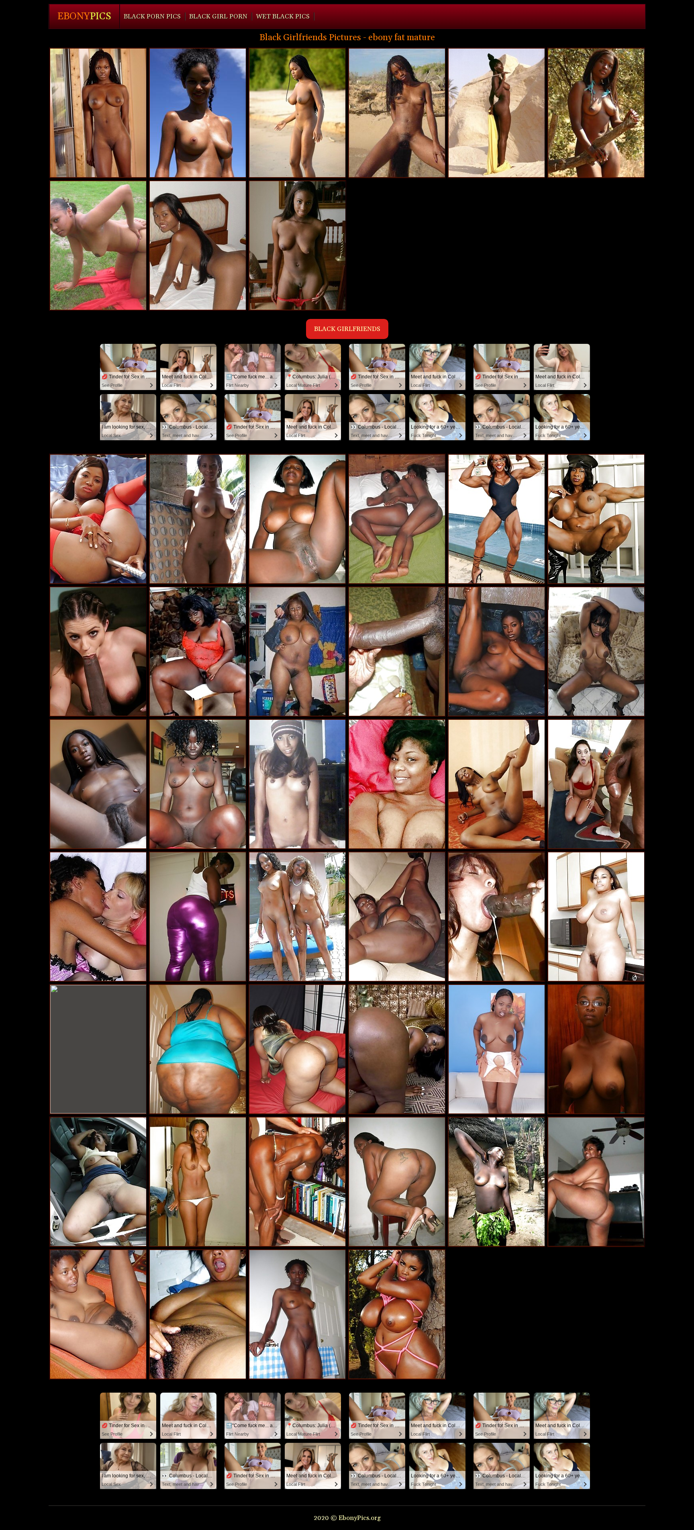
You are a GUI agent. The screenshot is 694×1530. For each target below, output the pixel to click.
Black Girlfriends (347, 329)
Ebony (84, 16)
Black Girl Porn (218, 16)
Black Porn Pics (152, 16)
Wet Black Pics (283, 16)
